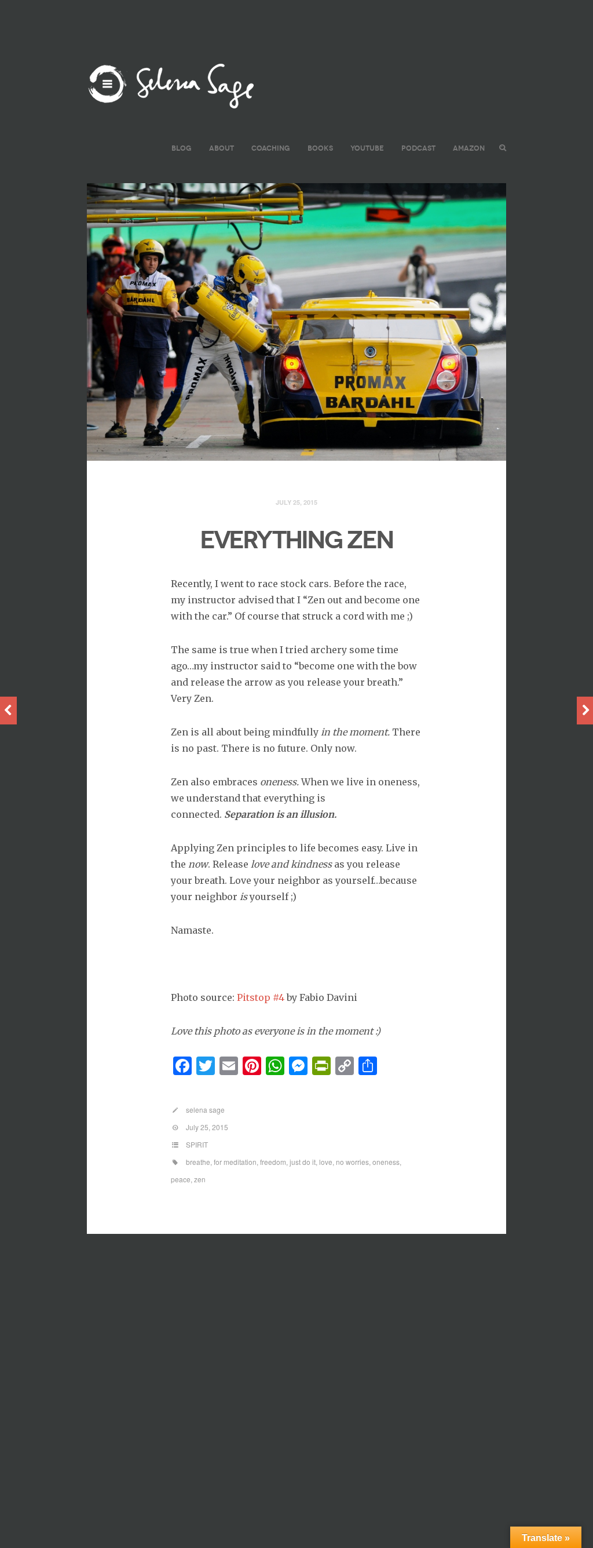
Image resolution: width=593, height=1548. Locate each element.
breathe (198, 1162)
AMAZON (469, 148)
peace (181, 1179)
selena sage (205, 1109)
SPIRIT (197, 1144)
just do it (303, 1162)
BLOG (181, 148)
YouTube (367, 148)
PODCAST (418, 148)
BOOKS (320, 148)
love (325, 1162)
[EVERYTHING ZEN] (296, 322)
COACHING (270, 148)
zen (200, 1179)
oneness (386, 1162)
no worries (352, 1162)
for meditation (235, 1162)
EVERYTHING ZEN (296, 540)
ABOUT (221, 148)
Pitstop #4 (260, 997)
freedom (273, 1162)
